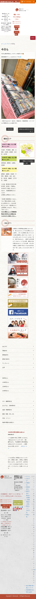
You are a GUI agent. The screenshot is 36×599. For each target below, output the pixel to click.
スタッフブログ (33, 540)
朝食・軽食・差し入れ (8, 414)
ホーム (3, 43)
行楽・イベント (6, 418)
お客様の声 (33, 553)
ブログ (8, 43)
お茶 (3, 367)
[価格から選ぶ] (18, 373)
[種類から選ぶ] (18, 342)
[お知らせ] (18, 428)
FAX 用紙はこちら (34, 576)
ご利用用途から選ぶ (28, 502)
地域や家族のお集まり (8, 422)
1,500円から (5, 386)
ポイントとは (27, 5)
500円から (5, 378)
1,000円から (5, 382)
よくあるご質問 (33, 495)
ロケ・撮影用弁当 (7, 401)
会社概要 (19, 5)
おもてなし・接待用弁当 (8, 405)
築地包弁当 (5, 355)
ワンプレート (5, 363)
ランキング (33, 563)
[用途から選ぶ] (18, 397)
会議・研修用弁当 (7, 409)
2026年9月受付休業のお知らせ (16, 432)
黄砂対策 (10, 129)
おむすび (4, 346)
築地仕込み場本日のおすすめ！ (26, 130)
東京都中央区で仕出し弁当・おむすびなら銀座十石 (7, 4)
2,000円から (5, 390)
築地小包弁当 (5, 359)
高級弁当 (4, 350)
